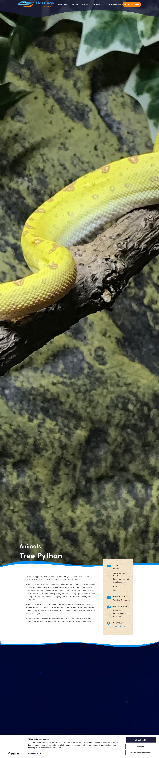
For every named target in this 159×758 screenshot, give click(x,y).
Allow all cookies (141, 740)
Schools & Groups (113, 4)
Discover (75, 4)
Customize (140, 746)
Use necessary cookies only (140, 753)
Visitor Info (63, 4)
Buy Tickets (133, 4)
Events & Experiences (91, 4)
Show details (33, 754)
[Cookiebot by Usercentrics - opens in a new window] (14, 753)
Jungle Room (119, 626)
